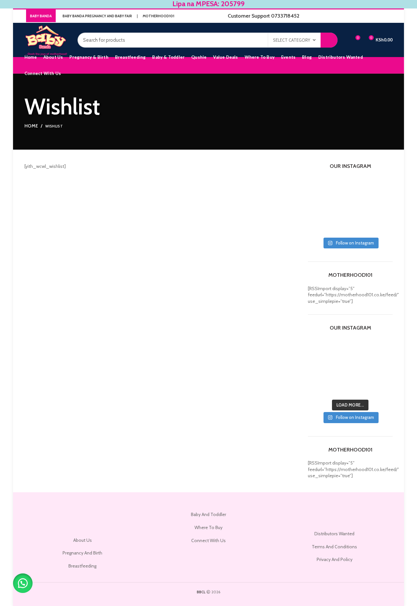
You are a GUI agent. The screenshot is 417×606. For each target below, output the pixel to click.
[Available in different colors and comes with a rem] (317, 227)
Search (329, 40)
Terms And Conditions (334, 547)
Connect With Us (208, 540)
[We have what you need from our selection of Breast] (317, 199)
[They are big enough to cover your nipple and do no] (317, 185)
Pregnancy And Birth (82, 553)
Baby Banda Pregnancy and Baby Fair (97, 16)
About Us (82, 540)
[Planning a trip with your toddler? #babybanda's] (361, 227)
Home (31, 125)
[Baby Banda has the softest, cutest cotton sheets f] (339, 185)
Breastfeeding (82, 566)
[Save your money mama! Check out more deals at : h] (383, 227)
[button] (23, 583)
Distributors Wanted (334, 534)
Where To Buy (208, 527)
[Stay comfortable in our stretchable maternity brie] (383, 199)
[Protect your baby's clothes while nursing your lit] (339, 199)
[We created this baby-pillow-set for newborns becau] (361, 185)
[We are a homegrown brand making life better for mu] (383, 185)
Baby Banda (41, 16)
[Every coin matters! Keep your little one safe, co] (361, 213)
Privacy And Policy (334, 559)
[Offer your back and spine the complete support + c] (361, 199)
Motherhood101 (158, 16)
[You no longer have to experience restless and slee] (383, 213)
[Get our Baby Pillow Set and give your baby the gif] (339, 213)
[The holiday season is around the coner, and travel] (317, 213)
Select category (291, 40)
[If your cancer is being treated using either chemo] (339, 227)
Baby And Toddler (208, 514)
